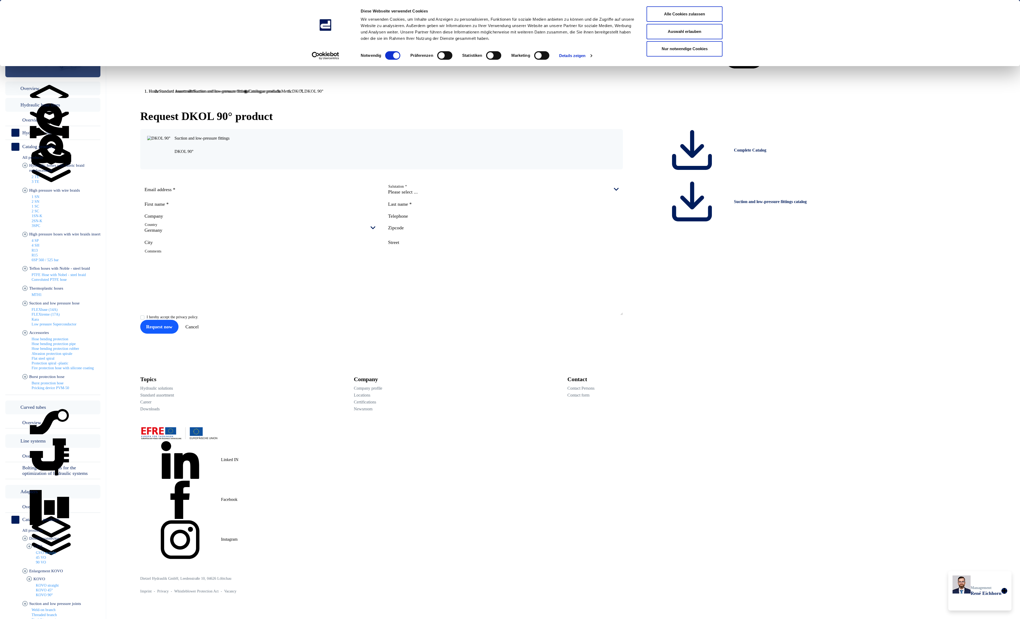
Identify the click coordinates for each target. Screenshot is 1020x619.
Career (145, 402)
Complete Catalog (749, 150)
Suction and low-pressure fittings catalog (770, 201)
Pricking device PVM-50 (50, 388)
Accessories (39, 332)
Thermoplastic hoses (46, 288)
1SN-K (37, 216)
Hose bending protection (50, 339)
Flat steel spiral (43, 358)
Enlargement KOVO (46, 571)
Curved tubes (33, 407)
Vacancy (230, 591)
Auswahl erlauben (684, 31)
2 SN (35, 202)
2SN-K (37, 221)
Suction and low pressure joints (55, 603)
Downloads (150, 409)
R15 (35, 255)
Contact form (578, 395)
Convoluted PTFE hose (49, 280)
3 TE (35, 182)
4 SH (35, 245)
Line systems (33, 441)
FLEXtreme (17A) (46, 314)
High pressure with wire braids (54, 190)
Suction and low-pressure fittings (221, 91)
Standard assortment (157, 395)
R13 (35, 250)
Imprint (146, 591)
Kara (35, 319)
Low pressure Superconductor (54, 324)
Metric (286, 91)
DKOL (298, 91)
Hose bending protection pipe (54, 344)
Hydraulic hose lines (40, 105)
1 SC (35, 206)
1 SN (35, 197)
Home (154, 91)
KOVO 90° (44, 595)
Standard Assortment (176, 91)
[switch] (444, 55)
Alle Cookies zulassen (684, 14)
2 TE (35, 177)
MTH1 (37, 295)
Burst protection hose (47, 377)
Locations (362, 395)
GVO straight (46, 553)
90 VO (41, 562)
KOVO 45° (44, 590)
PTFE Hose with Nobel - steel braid (59, 275)
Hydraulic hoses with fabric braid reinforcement (56, 168)
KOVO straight (47, 585)
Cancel (192, 326)
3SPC (36, 226)
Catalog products (38, 146)
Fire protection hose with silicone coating (63, 368)
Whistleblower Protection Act (197, 591)
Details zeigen (572, 55)
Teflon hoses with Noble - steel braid (59, 268)
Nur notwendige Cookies (685, 48)
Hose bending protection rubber (55, 349)
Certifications (365, 402)
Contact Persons (580, 388)
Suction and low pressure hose (54, 303)
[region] (53, 319)
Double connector (44, 538)
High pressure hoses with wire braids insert (64, 234)
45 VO (41, 558)
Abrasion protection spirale (52, 354)
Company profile (368, 388)
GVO (37, 546)
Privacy (163, 591)
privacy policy (186, 317)
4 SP (35, 241)
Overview (29, 88)
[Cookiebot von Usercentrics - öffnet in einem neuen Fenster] (325, 56)
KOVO (39, 579)
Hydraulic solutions (156, 388)
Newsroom (363, 409)
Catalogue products (265, 91)
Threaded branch (44, 615)
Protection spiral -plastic (50, 363)
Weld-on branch (44, 610)
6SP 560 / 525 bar (45, 260)
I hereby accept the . (172, 317)
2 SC (35, 211)
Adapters (29, 491)
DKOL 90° (184, 151)
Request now (159, 326)
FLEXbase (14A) (45, 310)
